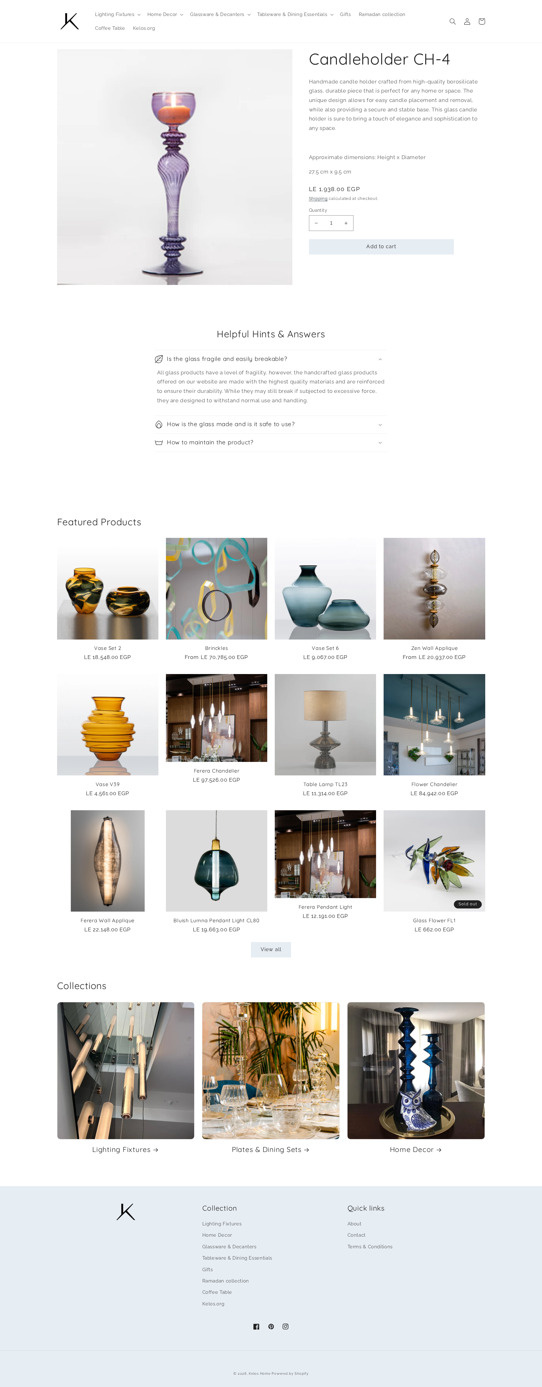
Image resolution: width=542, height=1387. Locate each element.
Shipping (318, 198)
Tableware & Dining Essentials (237, 1258)
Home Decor (412, 1149)
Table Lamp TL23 (325, 784)
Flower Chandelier (435, 784)
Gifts (207, 1269)
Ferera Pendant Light (326, 907)
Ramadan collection (225, 1280)
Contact (357, 1235)
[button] (117, 14)
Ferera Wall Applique (108, 920)
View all (271, 949)
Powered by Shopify (290, 1373)
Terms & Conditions (370, 1246)
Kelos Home (259, 1373)
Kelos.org (213, 1303)
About (355, 1223)
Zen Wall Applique (434, 648)
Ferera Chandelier (217, 771)
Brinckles (216, 648)
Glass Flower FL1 (434, 920)
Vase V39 (108, 784)
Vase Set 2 (107, 648)
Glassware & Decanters (229, 1246)
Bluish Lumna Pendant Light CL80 (216, 920)
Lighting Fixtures (121, 1149)
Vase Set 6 (325, 648)
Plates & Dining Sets (267, 1149)
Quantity (318, 210)
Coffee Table (217, 1292)
